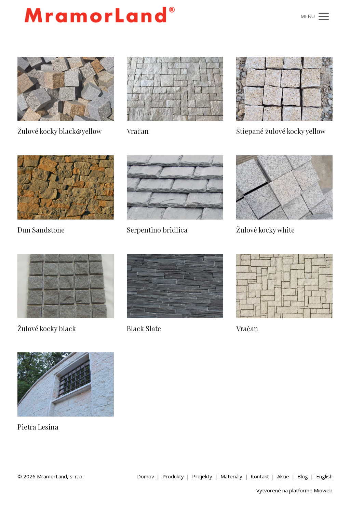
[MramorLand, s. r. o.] (99, 16)
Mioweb (323, 490)
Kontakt (260, 476)
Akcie (283, 476)
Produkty (173, 476)
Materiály (231, 476)
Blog (302, 476)
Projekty (202, 476)
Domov (145, 476)
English (324, 476)
